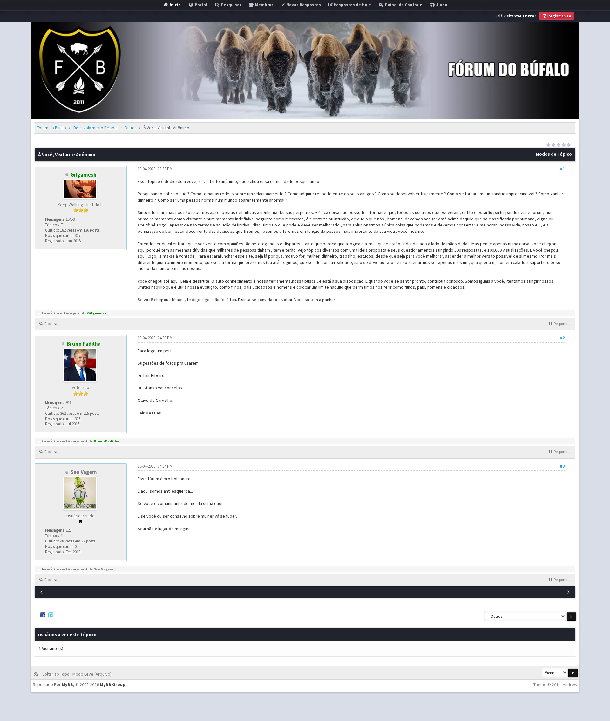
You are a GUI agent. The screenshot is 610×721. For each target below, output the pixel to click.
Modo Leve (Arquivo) (92, 674)
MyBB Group (112, 684)
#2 (562, 337)
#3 (562, 466)
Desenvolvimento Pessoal (95, 128)
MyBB (67, 684)
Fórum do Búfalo (51, 128)
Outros (130, 128)
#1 (562, 169)
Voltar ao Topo (56, 674)
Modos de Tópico (554, 154)
